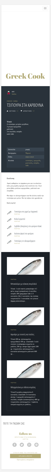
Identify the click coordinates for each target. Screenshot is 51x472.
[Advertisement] (25, 39)
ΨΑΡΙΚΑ (15, 101)
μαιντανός (29, 163)
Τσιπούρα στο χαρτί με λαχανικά (25, 211)
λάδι (27, 165)
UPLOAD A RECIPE (25, 456)
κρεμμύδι (37, 160)
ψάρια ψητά (30, 157)
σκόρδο (36, 163)
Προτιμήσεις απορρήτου (25, 460)
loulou (14, 94)
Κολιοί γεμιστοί (19, 219)
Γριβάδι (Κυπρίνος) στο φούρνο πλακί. (28, 226)
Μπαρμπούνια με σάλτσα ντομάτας (23, 387)
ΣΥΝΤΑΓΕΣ (9, 101)
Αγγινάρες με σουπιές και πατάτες (22, 334)
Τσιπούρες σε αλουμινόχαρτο (24, 241)
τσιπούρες (29, 160)
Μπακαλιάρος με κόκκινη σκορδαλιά (24, 283)
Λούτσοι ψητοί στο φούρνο (24, 233)
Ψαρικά (28, 153)
